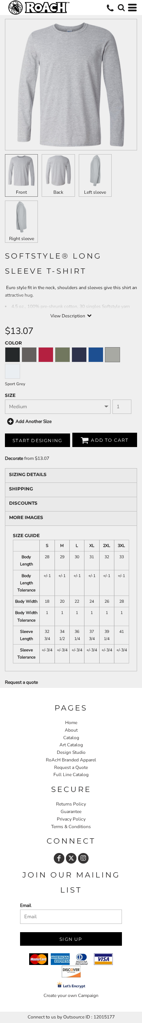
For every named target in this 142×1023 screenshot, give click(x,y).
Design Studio (71, 752)
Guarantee (71, 812)
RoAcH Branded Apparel (71, 760)
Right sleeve (21, 239)
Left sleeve (95, 192)
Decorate (14, 458)
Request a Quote (71, 767)
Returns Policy (71, 804)
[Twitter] (71, 858)
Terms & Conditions (71, 827)
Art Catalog (71, 745)
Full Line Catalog (71, 775)
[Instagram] (83, 858)
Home (71, 723)
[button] (121, 7)
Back (58, 192)
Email (25, 905)
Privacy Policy (71, 819)
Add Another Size (33, 421)
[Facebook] (59, 858)
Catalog (71, 738)
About (71, 730)
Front (21, 192)
